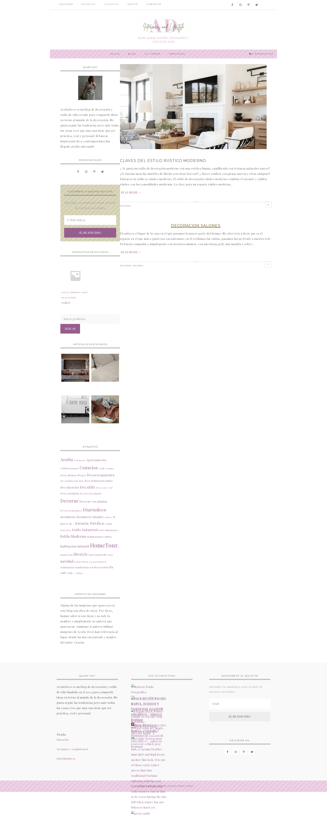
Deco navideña (69, 493)
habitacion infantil (74, 546)
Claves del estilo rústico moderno (163, 160)
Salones (138, 265)
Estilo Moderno (73, 536)
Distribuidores (66, 758)
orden (77, 561)
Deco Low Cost (104, 487)
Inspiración (66, 554)
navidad (67, 561)
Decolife (88, 487)
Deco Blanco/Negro (73, 475)
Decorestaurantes (71, 510)
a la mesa (79, 460)
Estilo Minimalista (108, 530)
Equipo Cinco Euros (180, 786)
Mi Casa (108, 554)
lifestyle (81, 554)
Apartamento (96, 460)
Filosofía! (63, 739)
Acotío (66, 459)
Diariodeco (94, 510)
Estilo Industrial (85, 530)
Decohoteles (69, 487)
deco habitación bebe (72, 480)
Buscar (70, 329)
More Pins (142, 725)
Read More (129, 192)
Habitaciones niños (99, 536)
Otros (85, 561)
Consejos (89, 467)
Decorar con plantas (93, 501)
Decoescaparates (101, 475)
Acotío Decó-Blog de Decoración (163, 29)
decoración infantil (90, 493)
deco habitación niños (99, 480)
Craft (101, 468)
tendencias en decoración (91, 567)
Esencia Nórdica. (90, 523)
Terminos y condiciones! (72, 749)
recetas (93, 561)
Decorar (125, 206)
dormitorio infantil (89, 517)
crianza (109, 468)
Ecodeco (107, 517)
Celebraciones (69, 468)
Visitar (79, 573)
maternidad (96, 554)
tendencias (67, 567)
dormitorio (68, 517)
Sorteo (102, 561)
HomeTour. (104, 545)
